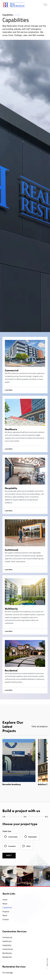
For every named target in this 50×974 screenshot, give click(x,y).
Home (4, 899)
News (4, 915)
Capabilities (7, 907)
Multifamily (7, 953)
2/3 (25, 816)
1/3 (3, 816)
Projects (5, 911)
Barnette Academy (11, 784)
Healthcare (7, 941)
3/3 (46, 816)
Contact (5, 919)
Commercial (7, 937)
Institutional (7, 949)
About (4, 903)
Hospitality (6, 945)
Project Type (6, 831)
